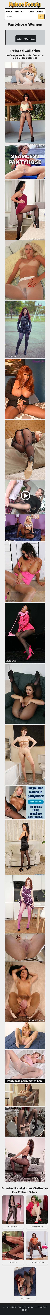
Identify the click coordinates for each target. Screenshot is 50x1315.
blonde (27, 55)
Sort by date (19, 11)
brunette (38, 55)
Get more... (26, 38)
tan (22, 58)
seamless (31, 58)
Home (9, 11)
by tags (31, 11)
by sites (40, 11)
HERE (25, 1310)
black (16, 58)
